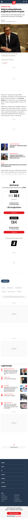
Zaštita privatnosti (4, 497)
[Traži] (26, 2)
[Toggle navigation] (1, 1)
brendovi (3, 486)
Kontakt (2, 501)
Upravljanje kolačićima (18, 501)
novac (3, 474)
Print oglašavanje (17, 499)
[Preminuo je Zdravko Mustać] (23, 380)
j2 (1, 470)
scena (3, 482)
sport (2, 466)
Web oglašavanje (4, 499)
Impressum (3, 495)
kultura (3, 478)
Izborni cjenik (16, 497)
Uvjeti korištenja (16, 495)
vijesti (2, 462)
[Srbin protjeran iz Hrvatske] (23, 397)
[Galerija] (14, 38)
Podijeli (3, 63)
